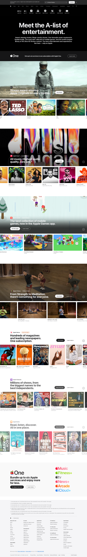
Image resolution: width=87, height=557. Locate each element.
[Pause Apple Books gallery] (83, 427)
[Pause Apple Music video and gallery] (83, 162)
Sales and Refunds (53, 555)
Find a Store (39, 522)
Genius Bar (39, 524)
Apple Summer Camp (41, 529)
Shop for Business (53, 524)
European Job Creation (67, 546)
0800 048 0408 (41, 551)
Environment (65, 525)
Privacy (64, 527)
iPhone (11, 527)
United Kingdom (74, 555)
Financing (39, 536)
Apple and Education (54, 528)
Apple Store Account (27, 524)
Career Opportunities (67, 537)
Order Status (39, 538)
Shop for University (53, 530)
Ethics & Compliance (67, 542)
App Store (25, 544)
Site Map (63, 555)
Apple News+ (26, 539)
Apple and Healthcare (54, 534)
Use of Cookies (40, 555)
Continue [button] (72, 2)
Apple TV (25, 532)
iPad (11, 525)
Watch (11, 529)
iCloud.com (26, 525)
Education (65, 524)
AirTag (11, 536)
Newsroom (65, 533)
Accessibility (65, 522)
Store (11, 522)
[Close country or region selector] (76, 2)
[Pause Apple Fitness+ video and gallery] (83, 297)
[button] (56, 2)
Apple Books (26, 542)
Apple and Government (54, 539)
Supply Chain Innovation (68, 529)
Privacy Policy (33, 555)
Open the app (59, 387)
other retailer (28, 551)
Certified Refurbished (41, 532)
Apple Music (26, 533)
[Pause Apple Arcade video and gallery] (83, 229)
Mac (11, 524)
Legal (59, 555)
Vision (11, 531)
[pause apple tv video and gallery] (83, 93)
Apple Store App (40, 531)
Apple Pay (12, 546)
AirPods (11, 532)
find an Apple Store (21, 551)
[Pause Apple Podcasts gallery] (83, 388)
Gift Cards (12, 539)
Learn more (72, 56)
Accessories (12, 538)
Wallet (11, 544)
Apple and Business (53, 522)
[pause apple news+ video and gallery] (83, 341)
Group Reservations (40, 527)
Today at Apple (39, 525)
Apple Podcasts (26, 540)
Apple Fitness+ (26, 537)
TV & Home (12, 534)
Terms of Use (46, 555)
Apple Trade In (39, 534)
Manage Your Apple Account (29, 522)
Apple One (25, 530)
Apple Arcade (26, 535)
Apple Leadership (66, 535)
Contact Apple (66, 547)
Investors (65, 540)
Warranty (65, 539)
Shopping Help (39, 539)
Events (64, 544)
